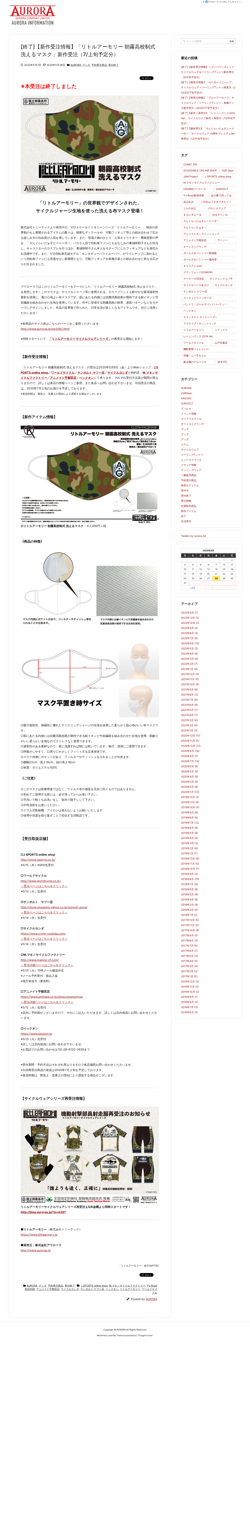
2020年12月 (190, 735)
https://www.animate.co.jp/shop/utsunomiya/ (52, 997)
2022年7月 (189, 638)
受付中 (185, 490)
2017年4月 (189, 961)
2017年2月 (189, 971)
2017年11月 (190, 925)
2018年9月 (189, 873)
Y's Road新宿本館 (193, 195)
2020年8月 (189, 756)
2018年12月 (190, 858)
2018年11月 (190, 863)
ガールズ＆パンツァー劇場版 (200, 253)
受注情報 (186, 500)
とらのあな (189, 208)
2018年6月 (189, 889)
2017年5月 (189, 955)
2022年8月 (189, 633)
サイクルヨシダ (117, 372)
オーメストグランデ (194, 246)
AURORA (75, 64)
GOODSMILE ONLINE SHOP (200, 170)
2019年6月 (189, 827)
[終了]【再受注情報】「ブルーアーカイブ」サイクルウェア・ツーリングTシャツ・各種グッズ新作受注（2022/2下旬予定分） (207, 102)
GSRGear (186, 393)
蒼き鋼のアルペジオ (194, 361)
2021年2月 (189, 725)
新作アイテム (188, 511)
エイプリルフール (191, 418)
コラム (185, 444)
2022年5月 (189, 648)
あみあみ (188, 201)
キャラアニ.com (192, 265)
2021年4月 (189, 715)
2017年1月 (189, 976)
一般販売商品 (188, 475)
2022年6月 (190, 643)
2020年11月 (190, 740)
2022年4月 (189, 653)
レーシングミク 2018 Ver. (198, 336)
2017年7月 (189, 945)
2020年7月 (190, 761)
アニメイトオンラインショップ (201, 233)
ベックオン (86, 378)
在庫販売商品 (188, 505)
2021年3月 (189, 720)
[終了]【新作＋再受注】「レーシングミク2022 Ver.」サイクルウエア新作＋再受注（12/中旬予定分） (208, 118)
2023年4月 (189, 612)
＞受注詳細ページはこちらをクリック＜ (47, 965)
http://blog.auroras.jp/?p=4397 (43, 1212)
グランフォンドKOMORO (198, 272)
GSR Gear (227, 170)
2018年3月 (189, 904)
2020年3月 (189, 781)
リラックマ (221, 329)
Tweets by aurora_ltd (193, 535)
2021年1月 (189, 730)
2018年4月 (189, 899)
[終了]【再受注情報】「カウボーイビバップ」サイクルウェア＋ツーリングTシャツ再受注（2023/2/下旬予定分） (208, 87)
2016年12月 (190, 981)
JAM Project (190, 176)
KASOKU (186, 398)
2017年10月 (190, 930)
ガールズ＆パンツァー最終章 (200, 259)
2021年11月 (190, 679)
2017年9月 (189, 935)
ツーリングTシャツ (192, 454)
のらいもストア (217, 208)
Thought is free (145, 1335)
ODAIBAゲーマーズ (194, 188)
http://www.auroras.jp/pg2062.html (45, 329)
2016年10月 (190, 991)
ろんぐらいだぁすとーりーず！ (201, 221)
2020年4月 (189, 776)
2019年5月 (189, 832)
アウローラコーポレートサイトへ (224, 1)
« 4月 (192, 587)
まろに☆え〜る (192, 214)
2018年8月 (190, 879)
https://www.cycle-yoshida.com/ (43, 933)
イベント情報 (188, 413)
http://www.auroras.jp (36, 1250)
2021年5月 (189, 709)
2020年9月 (190, 750)
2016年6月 (189, 1012)
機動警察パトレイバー (196, 349)
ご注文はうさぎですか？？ (216, 201)
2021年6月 (189, 704)
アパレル (186, 408)
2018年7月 (189, 884)
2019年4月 (189, 838)
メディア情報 (188, 464)
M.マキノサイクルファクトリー (127, 1285)
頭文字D (222, 361)
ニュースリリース (191, 459)
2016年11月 (190, 986)
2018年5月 (189, 894)
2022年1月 (189, 668)
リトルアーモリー (130, 1289)
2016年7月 (189, 1007)
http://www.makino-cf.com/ (40, 960)
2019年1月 (189, 853)
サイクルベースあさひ (196, 285)
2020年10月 (191, 745)
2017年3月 (189, 966)
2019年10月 (190, 807)
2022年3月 (189, 658)
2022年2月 (189, 663)
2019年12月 (190, 797)
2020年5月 (189, 771)
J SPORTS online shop (94, 1285)
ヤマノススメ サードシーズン (200, 317)
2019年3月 (189, 843)
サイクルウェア (190, 449)
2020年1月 (190, 791)
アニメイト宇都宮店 (63, 378)
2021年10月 (190, 684)
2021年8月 (189, 694)
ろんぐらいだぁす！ (194, 227)
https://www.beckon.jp (36, 1034)
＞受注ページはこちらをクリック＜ (44, 886)
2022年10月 (190, 622)
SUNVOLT (222, 188)
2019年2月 (189, 848)
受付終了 (113, 64)
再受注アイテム (190, 485)
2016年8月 (189, 1001)
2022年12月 (190, 617)
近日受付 (186, 521)
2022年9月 (189, 627)
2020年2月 (189, 786)
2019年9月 (189, 812)
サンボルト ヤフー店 (91, 372)
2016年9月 (189, 996)
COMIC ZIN (190, 164)
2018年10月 (190, 868)
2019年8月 (189, 817)
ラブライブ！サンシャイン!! (199, 323)
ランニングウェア (191, 470)
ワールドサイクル (62, 372)
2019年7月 (190, 822)
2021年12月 (190, 674)
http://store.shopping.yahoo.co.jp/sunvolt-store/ (54, 907)
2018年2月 (189, 909)
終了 (183, 516)
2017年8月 (189, 940)
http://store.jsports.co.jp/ (38, 859)
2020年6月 (189, 766)
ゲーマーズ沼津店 (193, 278)
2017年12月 (190, 920)
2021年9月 (189, 689)
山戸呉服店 (221, 342)
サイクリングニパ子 (221, 278)
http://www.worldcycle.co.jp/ (41, 881)
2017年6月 (189, 950)
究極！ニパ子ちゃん (194, 355)
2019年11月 (190, 802)
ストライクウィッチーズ (197, 297)
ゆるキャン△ (220, 214)
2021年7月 (189, 699)
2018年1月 (189, 914)
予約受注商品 (99, 64)
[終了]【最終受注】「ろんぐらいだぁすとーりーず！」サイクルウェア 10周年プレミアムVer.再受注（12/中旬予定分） (208, 133)
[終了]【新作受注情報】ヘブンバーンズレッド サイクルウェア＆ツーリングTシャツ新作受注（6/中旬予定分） (207, 72)
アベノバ (222, 240)
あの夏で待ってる (221, 195)
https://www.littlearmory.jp (39, 1234)
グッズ (86, 64)
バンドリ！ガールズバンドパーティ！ (205, 304)
